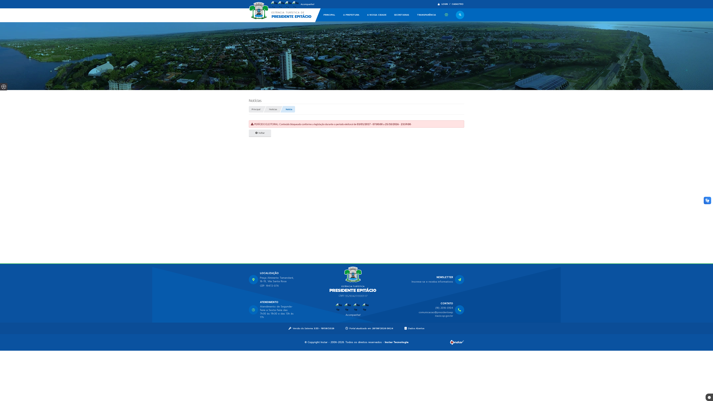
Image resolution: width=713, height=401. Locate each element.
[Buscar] (460, 15)
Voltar (261, 133)
